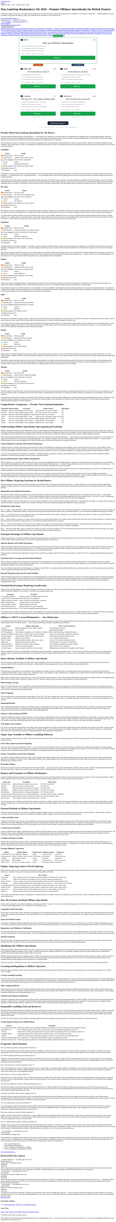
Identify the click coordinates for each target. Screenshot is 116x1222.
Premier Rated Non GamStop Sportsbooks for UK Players (18, 28)
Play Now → (58, 57)
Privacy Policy (5, 1212)
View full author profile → (8, 1152)
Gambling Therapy (29, 1204)
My (5, 1)
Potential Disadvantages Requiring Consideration (74, 30)
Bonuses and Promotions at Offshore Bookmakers (90, 32)
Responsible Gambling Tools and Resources (33, 35)
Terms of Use (13, 1212)
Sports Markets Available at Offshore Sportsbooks (27, 32)
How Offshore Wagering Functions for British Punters (16, 30)
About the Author (34, 1212)
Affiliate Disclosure (23, 1212)
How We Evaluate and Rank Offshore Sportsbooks (63, 33)
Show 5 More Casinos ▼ (58, 123)
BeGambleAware (9, 1204)
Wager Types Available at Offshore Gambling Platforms (58, 32)
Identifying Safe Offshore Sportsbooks (90, 33)
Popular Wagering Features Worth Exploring (33, 33)
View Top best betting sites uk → (10, 18)
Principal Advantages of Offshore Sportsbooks (46, 30)
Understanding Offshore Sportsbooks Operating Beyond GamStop (94, 28)
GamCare (19, 1204)
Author (3, 3)
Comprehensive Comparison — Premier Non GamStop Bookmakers (55, 28)
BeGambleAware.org (73, 127)
